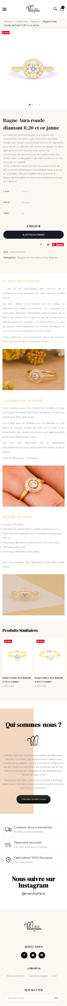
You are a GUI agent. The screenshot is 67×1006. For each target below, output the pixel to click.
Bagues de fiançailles (29, 257)
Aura (44, 257)
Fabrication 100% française (33, 858)
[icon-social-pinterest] (42, 955)
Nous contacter (16, 976)
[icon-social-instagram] (33, 955)
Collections (21, 21)
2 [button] (33, 104)
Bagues (35, 21)
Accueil (8, 21)
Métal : (6, 202)
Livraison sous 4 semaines (33, 827)
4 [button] (39, 104)
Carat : (6, 191)
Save (7, 32)
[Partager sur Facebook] (41, 244)
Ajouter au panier (34, 235)
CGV (54, 976)
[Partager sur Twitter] (48, 244)
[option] (33, 69)
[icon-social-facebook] (24, 955)
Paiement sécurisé (27, 842)
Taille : (6, 213)
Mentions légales (38, 976)
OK (56, 998)
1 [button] (30, 104)
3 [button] (36, 104)
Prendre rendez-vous (33, 799)
